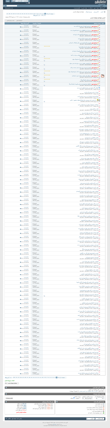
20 (9, 13)
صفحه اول (14, 418)
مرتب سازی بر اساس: (87, 396)
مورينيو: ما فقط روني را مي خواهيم (90, 302)
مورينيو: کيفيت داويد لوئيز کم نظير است (89, 352)
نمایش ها (35, 23)
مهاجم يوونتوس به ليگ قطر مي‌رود (90, 162)
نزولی (71, 398)
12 (26, 13)
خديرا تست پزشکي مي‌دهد (92, 117)
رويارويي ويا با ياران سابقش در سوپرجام (89, 141)
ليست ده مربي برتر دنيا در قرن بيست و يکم (80, 67)
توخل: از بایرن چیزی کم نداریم (91, 92)
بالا (5, 383)
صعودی (77, 398)
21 (7, 13)
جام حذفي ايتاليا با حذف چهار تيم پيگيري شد (88, 228)
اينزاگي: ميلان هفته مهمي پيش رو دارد (89, 158)
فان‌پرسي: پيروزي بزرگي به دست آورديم (89, 195)
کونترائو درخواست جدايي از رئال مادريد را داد (87, 245)
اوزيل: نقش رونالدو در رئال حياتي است (89, 327)
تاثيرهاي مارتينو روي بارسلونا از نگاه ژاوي (88, 294)
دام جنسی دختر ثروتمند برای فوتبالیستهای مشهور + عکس (83, 100)
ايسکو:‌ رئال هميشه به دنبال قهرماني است (88, 278)
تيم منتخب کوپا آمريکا (86, 80)
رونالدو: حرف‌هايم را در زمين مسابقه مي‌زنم (88, 373)
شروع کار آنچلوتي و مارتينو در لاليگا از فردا (88, 286)
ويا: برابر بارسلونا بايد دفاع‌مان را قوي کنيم (88, 129)
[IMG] (25, 407)
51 (44, 15)
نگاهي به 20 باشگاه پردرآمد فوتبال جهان (81, 59)
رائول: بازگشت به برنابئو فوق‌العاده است (89, 133)
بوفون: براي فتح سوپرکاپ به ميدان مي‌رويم (88, 170)
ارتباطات (91, 8)
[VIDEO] (24, 408)
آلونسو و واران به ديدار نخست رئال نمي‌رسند (88, 241)
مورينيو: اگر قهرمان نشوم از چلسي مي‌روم (88, 179)
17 (15, 13)
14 (22, 13)
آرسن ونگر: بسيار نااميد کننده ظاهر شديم (88, 203)
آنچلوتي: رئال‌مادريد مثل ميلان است (90, 261)
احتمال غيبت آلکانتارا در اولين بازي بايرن (89, 323)
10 (31, 13)
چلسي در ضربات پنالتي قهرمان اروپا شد (81, 51)
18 (13, 13)
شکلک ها (24, 405)
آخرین (36, 15)
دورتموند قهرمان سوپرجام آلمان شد (82, 26)
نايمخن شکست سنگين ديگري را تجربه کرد (88, 224)
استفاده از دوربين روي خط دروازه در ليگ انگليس (87, 146)
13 (24, 13)
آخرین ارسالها (102, 8)
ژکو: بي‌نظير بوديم (94, 108)
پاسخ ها (39, 23)
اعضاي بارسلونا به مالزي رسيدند (90, 364)
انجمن (101, 5)
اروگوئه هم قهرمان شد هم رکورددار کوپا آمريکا (80, 84)
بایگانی (9, 418)
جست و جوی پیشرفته (9, 8)
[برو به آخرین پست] (20, 27)
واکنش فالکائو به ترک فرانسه (91, 137)
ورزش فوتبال (89, 11)
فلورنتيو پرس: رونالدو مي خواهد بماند (89, 336)
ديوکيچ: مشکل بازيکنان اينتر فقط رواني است (88, 331)
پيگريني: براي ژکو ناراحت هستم (91, 121)
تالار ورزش (96, 11)
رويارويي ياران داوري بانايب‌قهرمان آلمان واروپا (87, 282)
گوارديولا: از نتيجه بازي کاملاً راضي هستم (89, 232)
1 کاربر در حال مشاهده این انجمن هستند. (88, 391)
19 (11, 13)
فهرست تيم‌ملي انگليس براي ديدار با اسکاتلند (87, 348)
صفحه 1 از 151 (49, 13)
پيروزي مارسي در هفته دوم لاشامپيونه (89, 220)
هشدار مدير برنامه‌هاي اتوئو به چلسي (89, 274)
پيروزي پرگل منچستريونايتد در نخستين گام (88, 236)
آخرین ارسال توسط (25, 23)
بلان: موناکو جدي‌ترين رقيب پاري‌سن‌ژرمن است (87, 319)
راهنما (7, 1)
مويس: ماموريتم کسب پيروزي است (90, 208)
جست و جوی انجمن (10, 20)
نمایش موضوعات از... (99, 396)
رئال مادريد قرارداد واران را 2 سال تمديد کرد (88, 311)
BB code (24, 404)
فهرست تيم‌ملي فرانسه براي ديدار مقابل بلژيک (87, 340)
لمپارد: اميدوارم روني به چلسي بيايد (90, 166)
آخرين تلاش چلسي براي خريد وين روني (89, 183)
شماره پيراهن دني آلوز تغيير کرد (91, 344)
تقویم (95, 8)
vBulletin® (55, 424)
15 (20, 13)
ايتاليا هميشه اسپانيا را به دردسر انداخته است (87, 96)
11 (28, 13)
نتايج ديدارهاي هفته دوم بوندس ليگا (90, 249)
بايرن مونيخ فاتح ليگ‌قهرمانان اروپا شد (82, 34)
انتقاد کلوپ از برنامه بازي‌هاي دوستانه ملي (88, 265)
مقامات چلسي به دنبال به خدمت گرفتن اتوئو (88, 315)
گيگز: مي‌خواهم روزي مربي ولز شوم (90, 199)
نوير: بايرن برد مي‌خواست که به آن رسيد (89, 187)
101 (42, 15)
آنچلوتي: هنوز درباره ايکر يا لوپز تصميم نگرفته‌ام (87, 191)
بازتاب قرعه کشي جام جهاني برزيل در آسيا (81, 55)
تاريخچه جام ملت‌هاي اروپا (85, 47)
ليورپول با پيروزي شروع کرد (92, 257)
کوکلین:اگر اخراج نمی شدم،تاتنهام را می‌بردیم (87, 87)
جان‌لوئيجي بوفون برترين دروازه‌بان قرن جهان (80, 63)
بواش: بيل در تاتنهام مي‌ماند (92, 269)
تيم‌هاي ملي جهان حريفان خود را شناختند (81, 75)
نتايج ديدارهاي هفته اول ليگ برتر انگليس (89, 253)
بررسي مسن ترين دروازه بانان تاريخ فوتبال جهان (79, 71)
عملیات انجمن (84, 8)
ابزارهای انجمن (19, 20)
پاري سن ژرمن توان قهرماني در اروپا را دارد (88, 360)
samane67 (82, 101)
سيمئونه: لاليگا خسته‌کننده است (91, 125)
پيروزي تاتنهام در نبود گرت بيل (91, 154)
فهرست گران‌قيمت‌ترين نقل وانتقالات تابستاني (80, 42)
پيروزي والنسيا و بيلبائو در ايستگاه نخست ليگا (88, 216)
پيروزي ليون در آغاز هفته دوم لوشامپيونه (89, 290)
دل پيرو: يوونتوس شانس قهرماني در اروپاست (87, 175)
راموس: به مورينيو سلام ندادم (91, 369)
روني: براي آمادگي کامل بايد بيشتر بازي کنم (88, 150)
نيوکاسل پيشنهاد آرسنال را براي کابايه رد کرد (88, 104)
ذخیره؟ (27, 3)
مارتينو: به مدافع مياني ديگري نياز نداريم (89, 212)
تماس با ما (19, 418)
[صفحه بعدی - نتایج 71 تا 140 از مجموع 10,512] (39, 15)
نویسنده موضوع (97, 23)
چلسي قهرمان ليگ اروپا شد (84, 38)
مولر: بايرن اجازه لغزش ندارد (91, 356)
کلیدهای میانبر (77, 8)
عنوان (103, 23)
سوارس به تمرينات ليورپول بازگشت (90, 298)
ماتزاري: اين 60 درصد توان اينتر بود (90, 113)
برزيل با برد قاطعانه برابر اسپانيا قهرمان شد (80, 30)
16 (18, 13)
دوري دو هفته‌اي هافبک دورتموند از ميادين (88, 307)
